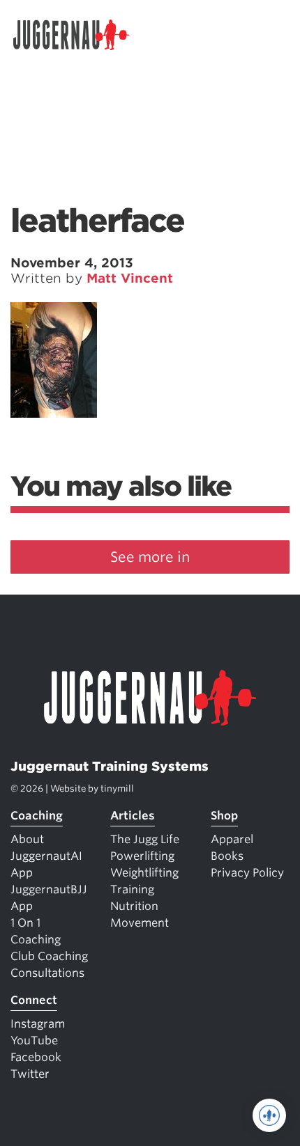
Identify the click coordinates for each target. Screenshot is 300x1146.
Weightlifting (144, 872)
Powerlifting (142, 856)
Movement (139, 922)
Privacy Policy (247, 872)
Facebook (35, 1057)
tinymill (117, 788)
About (27, 839)
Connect (33, 1000)
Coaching (36, 815)
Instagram (37, 1023)
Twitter (30, 1074)
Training (132, 889)
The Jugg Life (144, 839)
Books (227, 856)
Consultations (47, 973)
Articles (132, 815)
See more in (150, 557)
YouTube (34, 1040)
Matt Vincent (130, 278)
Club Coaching (49, 956)
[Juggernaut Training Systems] (77, 35)
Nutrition (134, 906)
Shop (224, 815)
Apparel (232, 839)
